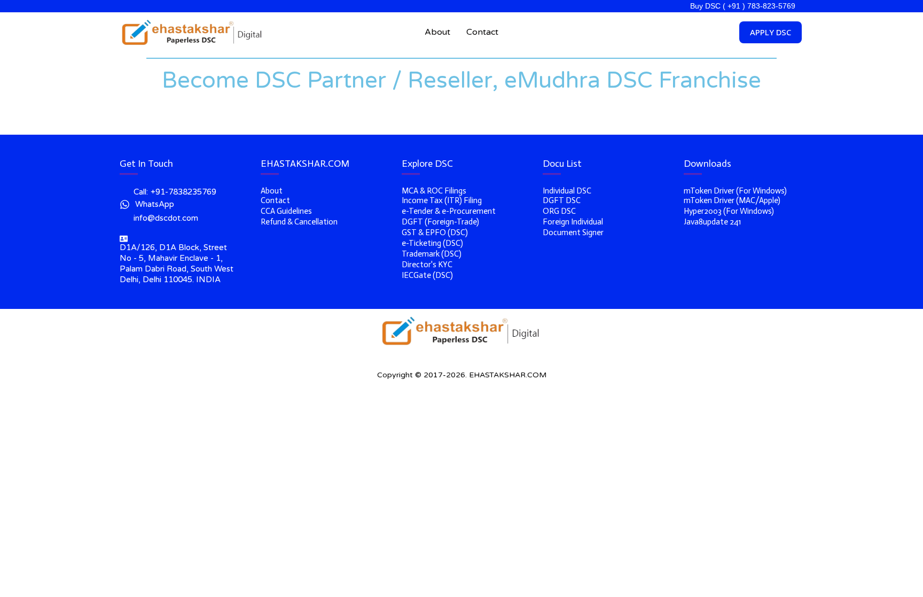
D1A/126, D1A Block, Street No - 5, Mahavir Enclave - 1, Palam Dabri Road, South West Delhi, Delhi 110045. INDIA (176, 263)
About (437, 32)
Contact (482, 32)
